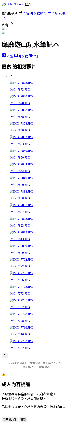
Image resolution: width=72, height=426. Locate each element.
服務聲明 (44, 367)
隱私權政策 (28, 367)
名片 (37, 56)
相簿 (10, 56)
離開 (23, 419)
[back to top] (5, 355)
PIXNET (21, 363)
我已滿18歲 (9, 419)
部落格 (23, 56)
